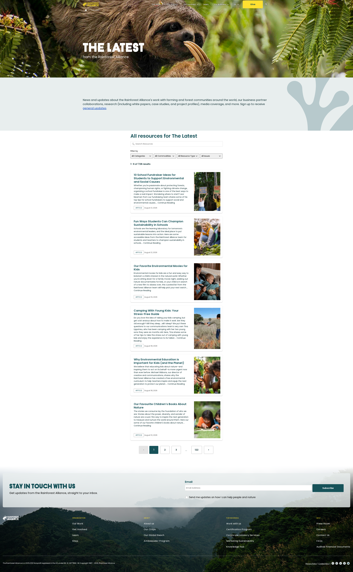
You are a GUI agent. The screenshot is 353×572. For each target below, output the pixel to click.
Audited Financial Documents (333, 546)
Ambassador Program (156, 541)
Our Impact (172, 4)
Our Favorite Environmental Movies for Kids (161, 267)
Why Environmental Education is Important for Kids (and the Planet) (159, 361)
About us (149, 523)
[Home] (91, 4)
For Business (220, 4)
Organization (78, 518)
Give (252, 4)
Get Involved (189, 4)
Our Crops (150, 529)
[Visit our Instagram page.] (336, 563)
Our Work (156, 4)
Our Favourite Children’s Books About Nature (160, 405)
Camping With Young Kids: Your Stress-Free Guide (156, 312)
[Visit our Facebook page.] (332, 563)
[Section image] (207, 191)
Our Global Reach (154, 535)
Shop (75, 541)
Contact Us (323, 535)
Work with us (233, 523)
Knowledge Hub (235, 546)
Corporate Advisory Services (243, 535)
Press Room (323, 523)
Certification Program (239, 529)
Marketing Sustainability (240, 541)
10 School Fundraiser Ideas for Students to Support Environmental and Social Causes (159, 178)
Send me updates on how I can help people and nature (222, 497)
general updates (94, 108)
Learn (206, 4)
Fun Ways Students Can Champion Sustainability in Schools (158, 223)
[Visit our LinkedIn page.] (340, 563)
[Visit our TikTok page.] (344, 563)
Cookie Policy (323, 564)
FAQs (319, 541)
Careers (321, 529)
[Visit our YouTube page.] (348, 563)
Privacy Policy (311, 564)
